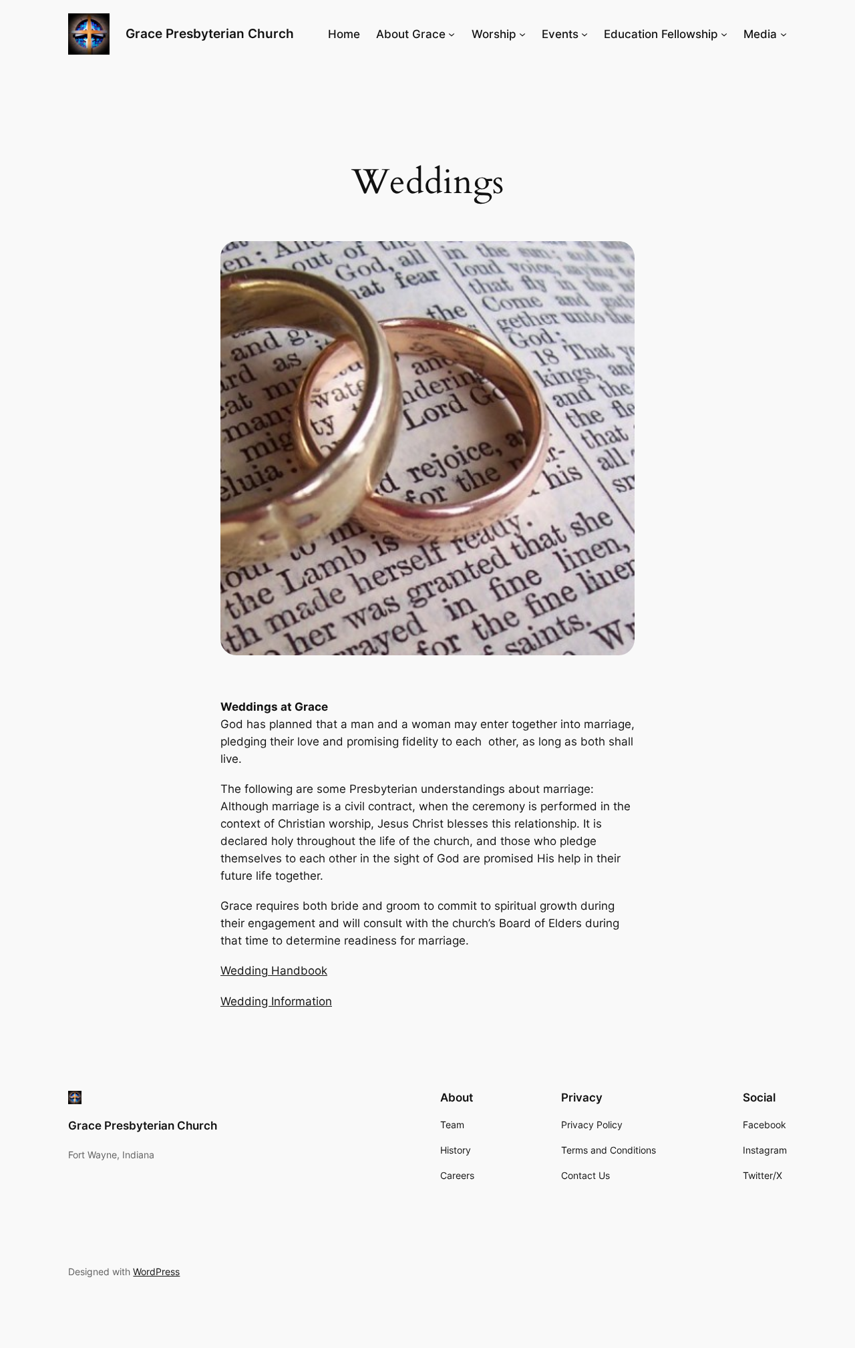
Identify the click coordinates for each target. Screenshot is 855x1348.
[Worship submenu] (522, 34)
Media (760, 34)
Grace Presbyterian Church (210, 33)
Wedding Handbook (273, 970)
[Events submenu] (584, 34)
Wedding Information (276, 1001)
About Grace (411, 34)
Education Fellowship (661, 34)
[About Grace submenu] (451, 34)
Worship (494, 34)
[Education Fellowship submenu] (724, 34)
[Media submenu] (783, 34)
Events (560, 34)
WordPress (156, 1271)
